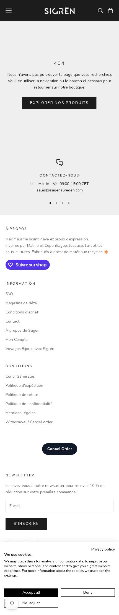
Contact (12, 321)
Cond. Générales (20, 376)
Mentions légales (21, 413)
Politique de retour (22, 394)
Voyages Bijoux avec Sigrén (30, 348)
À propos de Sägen (23, 330)
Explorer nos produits (59, 102)
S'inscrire (26, 523)
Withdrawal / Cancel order (29, 422)
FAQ (9, 294)
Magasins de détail (22, 303)
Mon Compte (17, 339)
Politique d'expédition (24, 385)
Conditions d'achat (22, 312)
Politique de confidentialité (29, 403)
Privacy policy (103, 549)
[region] (59, 176)
